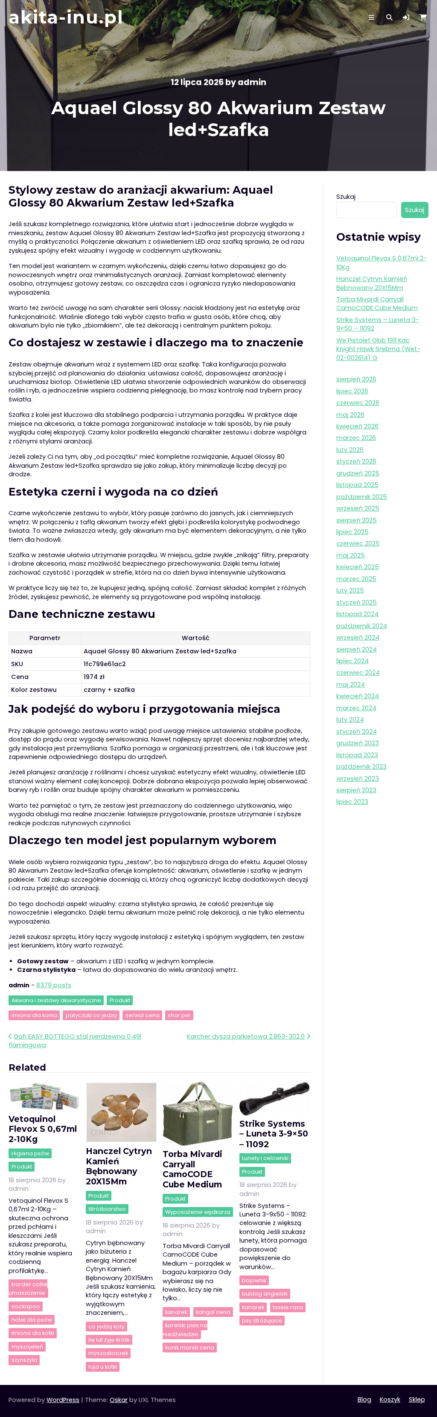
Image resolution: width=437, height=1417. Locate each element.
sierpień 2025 (356, 520)
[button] (406, 17)
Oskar (119, 1400)
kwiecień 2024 (357, 696)
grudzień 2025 (357, 473)
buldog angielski (265, 1294)
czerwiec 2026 (357, 403)
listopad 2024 (357, 614)
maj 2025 (350, 555)
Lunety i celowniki (265, 1158)
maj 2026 (350, 414)
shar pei (179, 1015)
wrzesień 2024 (357, 637)
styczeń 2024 (356, 731)
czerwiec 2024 (358, 672)
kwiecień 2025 (357, 567)
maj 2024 (350, 684)
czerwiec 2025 (358, 543)
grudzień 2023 (357, 743)
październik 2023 (361, 766)
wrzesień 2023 (357, 778)
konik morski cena (189, 1347)
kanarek (176, 1312)
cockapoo (26, 1306)
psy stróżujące (262, 1320)
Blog (364, 1399)
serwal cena (142, 1015)
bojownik (254, 1280)
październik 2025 (361, 497)
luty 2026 (350, 450)
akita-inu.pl (66, 17)
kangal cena (213, 1312)
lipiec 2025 (352, 532)
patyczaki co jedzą (91, 1015)
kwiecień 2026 (357, 426)
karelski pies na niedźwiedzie (185, 1329)
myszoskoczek (108, 1353)
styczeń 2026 (356, 461)
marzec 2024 (356, 708)
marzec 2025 (356, 579)
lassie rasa (288, 1307)
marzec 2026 (356, 438)
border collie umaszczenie (28, 1288)
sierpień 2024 (356, 649)
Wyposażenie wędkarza (197, 1212)
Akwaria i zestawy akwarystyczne (56, 1000)
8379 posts (53, 985)
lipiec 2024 (352, 661)
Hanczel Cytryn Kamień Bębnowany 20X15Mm (119, 1166)
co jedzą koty (106, 1326)
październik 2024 (361, 626)
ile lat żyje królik (109, 1339)
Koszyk (390, 1399)
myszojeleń (27, 1346)
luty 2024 (350, 719)
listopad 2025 (357, 485)
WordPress (63, 1400)
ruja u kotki (102, 1366)
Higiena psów (30, 1153)
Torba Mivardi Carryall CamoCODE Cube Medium (192, 1169)
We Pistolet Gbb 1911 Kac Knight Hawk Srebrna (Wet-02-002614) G (378, 349)
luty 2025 (350, 590)
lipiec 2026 (352, 391)
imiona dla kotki (33, 1333)
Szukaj (345, 196)
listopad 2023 (357, 755)
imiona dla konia (34, 1015)
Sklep (417, 1399)
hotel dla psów (32, 1319)
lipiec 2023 (352, 801)
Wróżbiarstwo (107, 1209)
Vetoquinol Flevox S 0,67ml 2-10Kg (43, 1129)
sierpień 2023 (356, 790)
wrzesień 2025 (357, 508)
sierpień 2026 (356, 379)
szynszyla (24, 1360)
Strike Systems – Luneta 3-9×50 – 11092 (273, 1134)
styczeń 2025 (356, 602)
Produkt (120, 1000)
